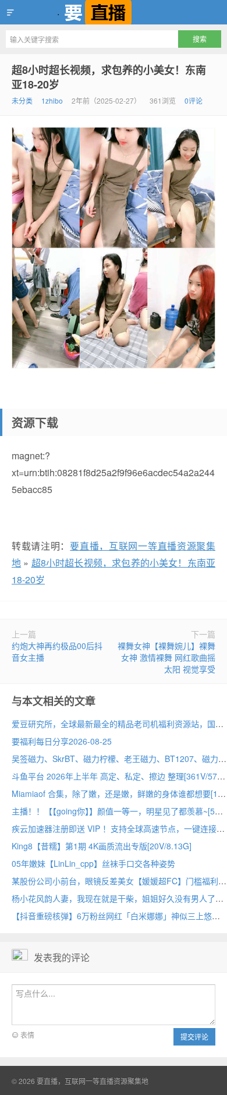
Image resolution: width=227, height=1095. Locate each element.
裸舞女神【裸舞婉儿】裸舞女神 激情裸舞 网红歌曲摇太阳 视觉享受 (166, 657)
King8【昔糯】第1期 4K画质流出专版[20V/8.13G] (101, 846)
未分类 (22, 100)
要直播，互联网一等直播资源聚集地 (113, 12)
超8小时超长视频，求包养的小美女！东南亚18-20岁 (109, 77)
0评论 (194, 100)
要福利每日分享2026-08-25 (62, 741)
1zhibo (52, 100)
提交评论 (194, 1036)
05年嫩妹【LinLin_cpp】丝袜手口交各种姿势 (93, 863)
